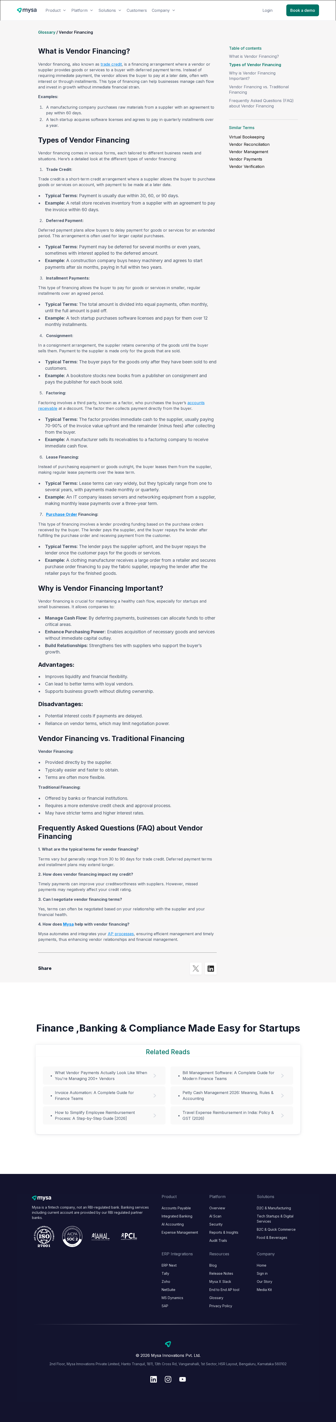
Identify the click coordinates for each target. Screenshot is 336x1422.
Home (261, 1265)
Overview (217, 1208)
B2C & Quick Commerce (276, 1229)
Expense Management (180, 1232)
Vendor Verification (246, 166)
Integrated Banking (177, 1216)
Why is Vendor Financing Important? (252, 76)
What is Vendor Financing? (254, 56)
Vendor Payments (245, 159)
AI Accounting (173, 1224)
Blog (213, 1265)
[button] (56, 10)
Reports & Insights (223, 1232)
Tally (165, 1273)
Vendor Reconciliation (249, 144)
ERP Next (169, 1265)
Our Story (264, 1281)
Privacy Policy (220, 1306)
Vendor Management (248, 151)
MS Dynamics (172, 1298)
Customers (137, 10)
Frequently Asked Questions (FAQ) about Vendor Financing (261, 103)
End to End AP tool (224, 1290)
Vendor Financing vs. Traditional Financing (259, 89)
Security (216, 1224)
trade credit (111, 64)
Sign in (262, 1273)
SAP (165, 1306)
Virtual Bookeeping (246, 136)
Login (267, 10)
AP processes (121, 933)
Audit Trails (218, 1240)
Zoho (166, 1281)
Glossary (46, 32)
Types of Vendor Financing (255, 64)
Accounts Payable (176, 1208)
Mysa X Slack (220, 1281)
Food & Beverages (272, 1237)
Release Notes (221, 1273)
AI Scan (215, 1216)
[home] (27, 10)
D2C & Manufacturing (274, 1208)
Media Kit (264, 1290)
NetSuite (168, 1290)
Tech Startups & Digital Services (275, 1218)
